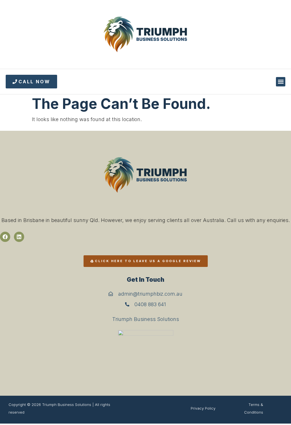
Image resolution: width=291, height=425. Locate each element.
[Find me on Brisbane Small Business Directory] (145, 354)
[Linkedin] (19, 237)
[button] (280, 81)
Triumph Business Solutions (145, 319)
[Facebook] (5, 237)
